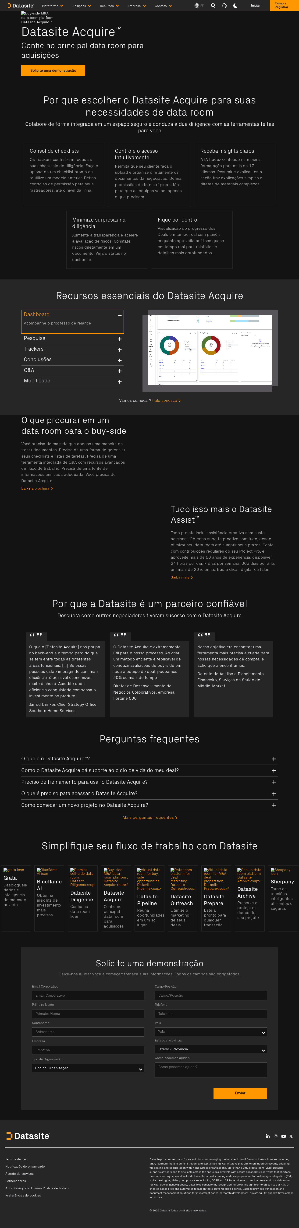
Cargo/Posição (166, 986)
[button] (57, 5)
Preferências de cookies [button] (23, 1195)
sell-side (188, 1176)
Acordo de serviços (19, 1173)
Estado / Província (168, 1040)
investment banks (207, 1193)
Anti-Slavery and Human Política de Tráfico (37, 1188)
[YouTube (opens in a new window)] (283, 1136)
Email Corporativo (45, 986)
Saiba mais (180, 577)
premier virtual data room (274, 1180)
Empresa (38, 1041)
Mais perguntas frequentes (148, 817)
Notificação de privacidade (25, 1166)
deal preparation (241, 1176)
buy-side (171, 1176)
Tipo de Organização (47, 1059)
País (158, 1023)
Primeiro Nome (43, 1004)
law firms (279, 1193)
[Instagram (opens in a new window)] (275, 1136)
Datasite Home (21, 6)
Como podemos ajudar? (172, 1058)
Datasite (155, 1159)
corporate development (234, 1193)
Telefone (161, 1004)
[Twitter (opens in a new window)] (291, 1136)
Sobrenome (40, 1023)
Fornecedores (15, 1181)
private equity (258, 1193)
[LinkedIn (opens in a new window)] (268, 1136)
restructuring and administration (177, 1163)
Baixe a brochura (35, 488)
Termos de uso (16, 1159)
